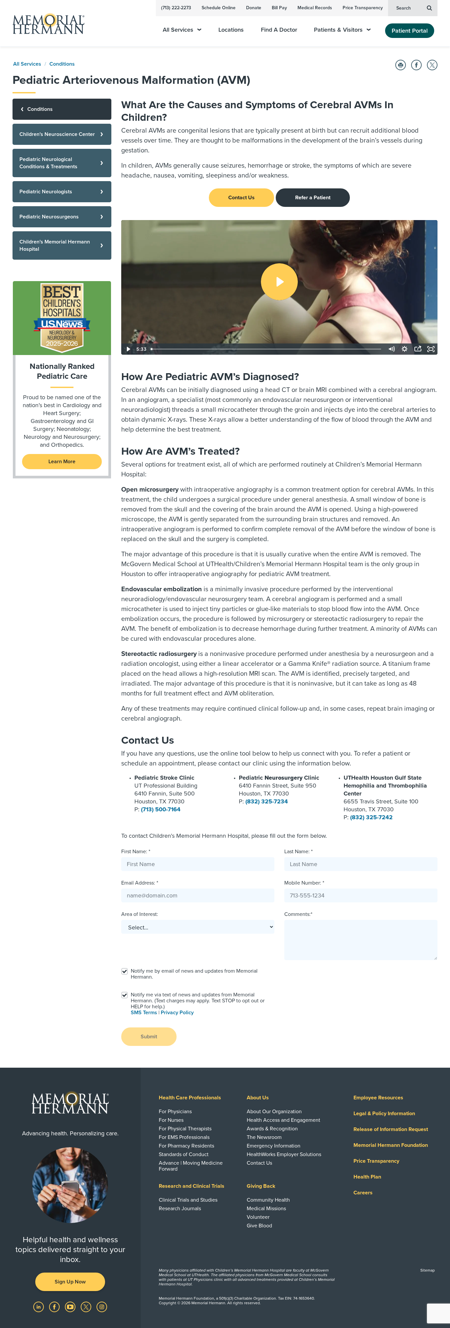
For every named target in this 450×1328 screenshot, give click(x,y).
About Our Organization (274, 1112)
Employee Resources (378, 1097)
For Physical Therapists (185, 1129)
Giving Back (261, 1186)
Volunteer (258, 1217)
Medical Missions (266, 1209)
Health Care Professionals (190, 1097)
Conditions (62, 64)
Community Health (268, 1200)
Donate (253, 8)
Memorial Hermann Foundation (390, 1145)
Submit (149, 1036)
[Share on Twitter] (432, 65)
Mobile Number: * (304, 883)
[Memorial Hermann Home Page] (45, 23)
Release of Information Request (390, 1129)
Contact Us (241, 197)
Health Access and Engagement (283, 1120)
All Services (178, 29)
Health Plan (367, 1177)
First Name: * (135, 852)
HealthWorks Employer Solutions (284, 1154)
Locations (231, 29)
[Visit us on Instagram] (102, 1306)
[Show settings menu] (404, 349)
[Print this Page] (400, 65)
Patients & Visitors (338, 29)
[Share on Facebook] (416, 65)
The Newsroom (264, 1137)
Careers (363, 1192)
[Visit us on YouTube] (71, 1306)
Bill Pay (279, 8)
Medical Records (314, 8)
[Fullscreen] (430, 349)
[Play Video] (127, 349)
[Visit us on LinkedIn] (39, 1306)
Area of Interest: (139, 914)
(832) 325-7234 (266, 801)
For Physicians (175, 1112)
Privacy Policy (177, 1012)
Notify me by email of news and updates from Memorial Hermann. (194, 974)
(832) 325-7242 (371, 817)
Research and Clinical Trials (191, 1186)
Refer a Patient (312, 197)
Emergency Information (273, 1146)
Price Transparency (363, 8)
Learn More (61, 461)
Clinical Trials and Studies (188, 1200)
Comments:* (298, 914)
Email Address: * (139, 883)
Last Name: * (298, 852)
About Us (258, 1097)
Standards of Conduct (184, 1154)
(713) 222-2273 (176, 8)
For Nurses (171, 1120)
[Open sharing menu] (417, 349)
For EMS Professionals (184, 1137)
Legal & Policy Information (384, 1113)
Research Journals (180, 1209)
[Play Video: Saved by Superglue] (279, 281)
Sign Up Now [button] (70, 1282)
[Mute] (391, 349)
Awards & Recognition (272, 1129)
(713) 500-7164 (161, 809)
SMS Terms (144, 1012)
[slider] (266, 349)
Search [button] (403, 8)
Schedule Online (219, 8)
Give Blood (259, 1226)
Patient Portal (410, 30)
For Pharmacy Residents (186, 1146)
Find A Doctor (279, 29)
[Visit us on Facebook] (55, 1306)
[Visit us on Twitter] (87, 1306)
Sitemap (427, 1270)
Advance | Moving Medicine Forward (191, 1166)
